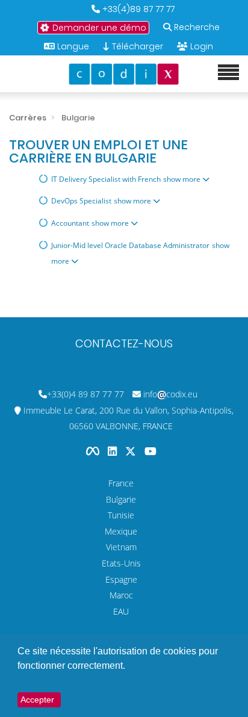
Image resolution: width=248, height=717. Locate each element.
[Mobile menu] (228, 72)
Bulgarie (121, 499)
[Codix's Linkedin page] (113, 451)
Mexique (121, 531)
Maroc (121, 595)
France (121, 483)
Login (201, 46)
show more (182, 179)
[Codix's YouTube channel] (150, 451)
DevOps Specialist (81, 201)
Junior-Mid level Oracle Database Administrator (130, 245)
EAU (121, 611)
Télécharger (136, 46)
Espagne (121, 579)
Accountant (70, 223)
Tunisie (121, 515)
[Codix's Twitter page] (131, 451)
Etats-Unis (121, 563)
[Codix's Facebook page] (94, 451)
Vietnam (121, 547)
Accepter (37, 699)
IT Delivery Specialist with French (106, 179)
